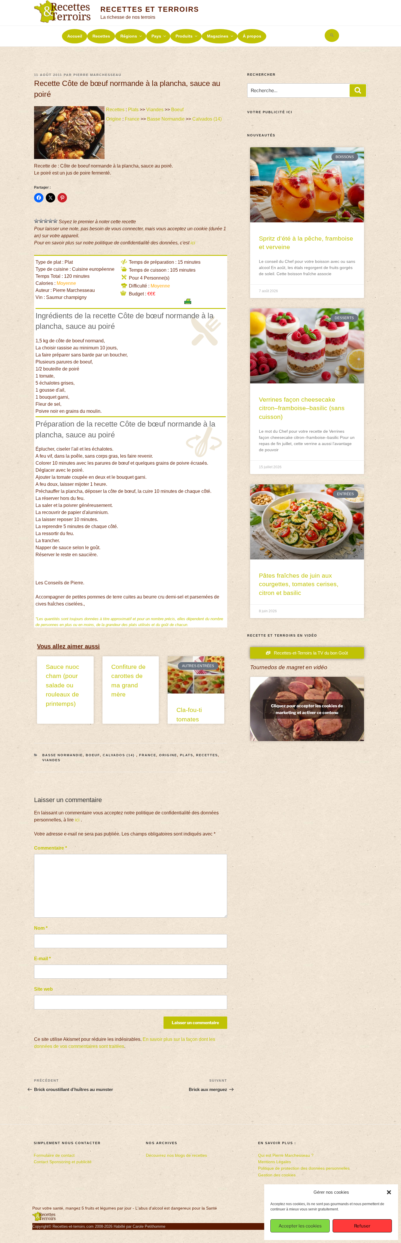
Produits (184, 36)
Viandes (155, 109)
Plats (133, 109)
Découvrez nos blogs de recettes (176, 1155)
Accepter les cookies (300, 1226)
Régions (128, 36)
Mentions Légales (274, 1161)
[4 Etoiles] (50, 221)
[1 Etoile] (36, 221)
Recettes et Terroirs (149, 9)
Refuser (362, 1226)
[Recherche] (358, 90)
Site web (43, 989)
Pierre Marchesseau (97, 75)
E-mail (42, 958)
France (132, 118)
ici (193, 242)
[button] (389, 1192)
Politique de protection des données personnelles (304, 1168)
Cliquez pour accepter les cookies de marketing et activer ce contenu (307, 709)
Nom (41, 928)
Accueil (74, 36)
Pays (156, 36)
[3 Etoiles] (45, 221)
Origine (113, 118)
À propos (252, 36)
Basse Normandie (166, 118)
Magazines (217, 36)
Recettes (101, 36)
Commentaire (50, 847)
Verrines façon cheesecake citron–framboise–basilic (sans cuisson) (302, 408)
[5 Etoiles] (55, 221)
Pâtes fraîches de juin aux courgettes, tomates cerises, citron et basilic (298, 584)
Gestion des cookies (277, 1175)
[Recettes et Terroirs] (44, 1219)
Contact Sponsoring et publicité (63, 1161)
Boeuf (177, 109)
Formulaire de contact (54, 1155)
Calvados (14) (207, 118)
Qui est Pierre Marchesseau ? (286, 1155)
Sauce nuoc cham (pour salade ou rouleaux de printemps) (62, 685)
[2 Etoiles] (41, 221)
